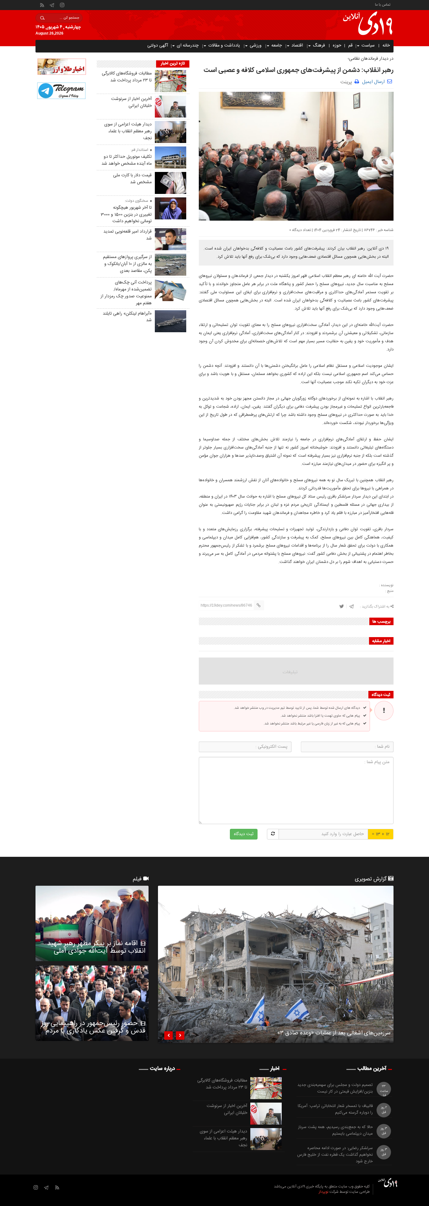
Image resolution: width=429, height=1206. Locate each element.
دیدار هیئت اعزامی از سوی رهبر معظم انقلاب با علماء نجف (128, 131)
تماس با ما (382, 4)
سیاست (368, 45)
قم (350, 45)
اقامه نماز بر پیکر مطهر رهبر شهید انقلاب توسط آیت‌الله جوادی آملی (96, 947)
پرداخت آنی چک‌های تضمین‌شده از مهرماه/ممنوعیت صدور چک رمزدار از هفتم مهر (126, 293)
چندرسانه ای (187, 45)
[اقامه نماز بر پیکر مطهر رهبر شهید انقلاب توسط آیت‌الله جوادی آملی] (92, 923)
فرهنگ (319, 45)
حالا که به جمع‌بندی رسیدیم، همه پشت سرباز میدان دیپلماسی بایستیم (335, 1130)
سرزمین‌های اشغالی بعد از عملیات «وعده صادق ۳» (333, 1034)
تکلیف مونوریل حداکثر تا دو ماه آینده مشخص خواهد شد (126, 160)
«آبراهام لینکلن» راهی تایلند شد (127, 317)
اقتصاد (297, 45)
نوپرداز (324, 1192)
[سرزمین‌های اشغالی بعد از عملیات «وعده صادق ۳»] (276, 964)
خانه (386, 45)
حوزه (337, 45)
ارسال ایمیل (373, 82)
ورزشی (256, 45)
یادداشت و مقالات (224, 45)
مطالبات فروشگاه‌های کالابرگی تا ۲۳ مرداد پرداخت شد (127, 77)
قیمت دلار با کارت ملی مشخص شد (132, 179)
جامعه (276, 45)
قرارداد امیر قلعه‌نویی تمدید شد (127, 235)
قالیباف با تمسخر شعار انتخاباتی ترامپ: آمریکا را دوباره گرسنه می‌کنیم (335, 1109)
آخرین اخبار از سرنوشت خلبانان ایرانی (131, 102)
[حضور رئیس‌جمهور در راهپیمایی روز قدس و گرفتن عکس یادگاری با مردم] (92, 1003)
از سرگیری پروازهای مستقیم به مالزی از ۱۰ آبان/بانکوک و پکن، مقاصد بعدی (127, 264)
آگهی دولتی (157, 45)
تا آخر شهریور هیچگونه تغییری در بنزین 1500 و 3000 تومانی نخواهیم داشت (126, 214)
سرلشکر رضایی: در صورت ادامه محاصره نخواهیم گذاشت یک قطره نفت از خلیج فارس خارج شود (335, 1155)
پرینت (347, 81)
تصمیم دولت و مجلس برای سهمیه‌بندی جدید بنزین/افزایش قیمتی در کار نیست (335, 1088)
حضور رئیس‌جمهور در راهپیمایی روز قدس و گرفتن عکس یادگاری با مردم (93, 1027)
